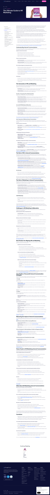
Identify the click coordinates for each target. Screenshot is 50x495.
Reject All (43, 492)
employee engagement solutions (34, 117)
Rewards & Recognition (37, 469)
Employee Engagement (37, 473)
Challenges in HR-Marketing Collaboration (8, 35)
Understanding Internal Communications (7, 28)
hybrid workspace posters (32, 127)
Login (28, 475)
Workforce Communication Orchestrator (24, 469)
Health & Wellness (36, 476)
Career (29, 473)
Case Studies (29, 1)
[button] (15, 1)
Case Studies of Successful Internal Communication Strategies (9, 39)
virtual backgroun (38, 127)
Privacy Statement (11, 493)
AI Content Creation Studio (24, 474)
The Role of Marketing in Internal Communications (9, 34)
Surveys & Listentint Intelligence (24, 482)
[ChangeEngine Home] (7, 467)
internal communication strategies (24, 45)
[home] (7, 1)
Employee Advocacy (36, 472)
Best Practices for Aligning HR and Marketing (9, 37)
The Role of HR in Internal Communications (8, 32)
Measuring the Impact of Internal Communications (9, 41)
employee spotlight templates (36, 129)
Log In (40, 1)
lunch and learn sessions (28, 129)
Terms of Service (6, 493)
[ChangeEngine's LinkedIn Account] (7, 490)
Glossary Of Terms (30, 468)
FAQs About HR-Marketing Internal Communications (9, 45)
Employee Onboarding (37, 468)
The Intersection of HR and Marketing (8, 30)
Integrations (25, 1)
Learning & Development (36, 478)
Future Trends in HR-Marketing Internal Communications (8, 43)
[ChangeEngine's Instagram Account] (5, 490)
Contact (29, 474)
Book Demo (44, 1)
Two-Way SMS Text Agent (24, 478)
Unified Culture (36, 474)
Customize (47, 492)
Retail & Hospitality (42, 477)
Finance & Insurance (42, 472)
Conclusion (6, 46)
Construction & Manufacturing (42, 469)
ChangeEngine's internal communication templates (22, 117)
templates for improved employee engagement (35, 45)
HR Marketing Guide (30, 469)
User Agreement (16, 493)
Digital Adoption (36, 479)
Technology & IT (42, 478)
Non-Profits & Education (41, 476)
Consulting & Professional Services (43, 471)
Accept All (39, 492)
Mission (23, 1)
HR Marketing (9, 8)
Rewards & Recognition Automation (25, 476)
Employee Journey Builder (24, 472)
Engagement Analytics (24, 483)
